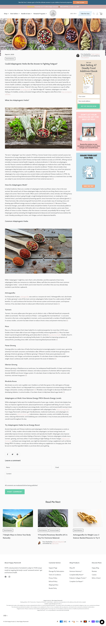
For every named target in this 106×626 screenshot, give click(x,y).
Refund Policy (53, 581)
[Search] (94, 13)
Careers (94, 575)
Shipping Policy (53, 585)
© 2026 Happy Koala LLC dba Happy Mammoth (15, 621)
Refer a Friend (96, 578)
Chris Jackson (85, 57)
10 (35, 390)
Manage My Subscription (56, 571)
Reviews (94, 571)
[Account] (97, 13)
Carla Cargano (95, 54)
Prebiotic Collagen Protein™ (78, 578)
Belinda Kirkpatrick (58, 542)
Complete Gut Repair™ (76, 581)
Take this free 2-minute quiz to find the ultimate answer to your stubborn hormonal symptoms (51, 2)
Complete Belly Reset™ (76, 575)
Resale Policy (53, 588)
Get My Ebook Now (88, 106)
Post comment (14, 492)
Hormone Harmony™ (75, 571)
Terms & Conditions (55, 575)
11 (63, 392)
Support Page (53, 568)
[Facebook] (6, 577)
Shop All (72, 568)
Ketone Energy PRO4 (63, 409)
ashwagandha (24, 296)
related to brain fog (23, 414)
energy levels (27, 89)
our (21, 89)
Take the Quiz (85, 13)
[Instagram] (9, 577)
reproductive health (55, 335)
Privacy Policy (53, 578)
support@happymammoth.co (55, 603)
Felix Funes (55, 543)
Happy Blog (95, 568)
